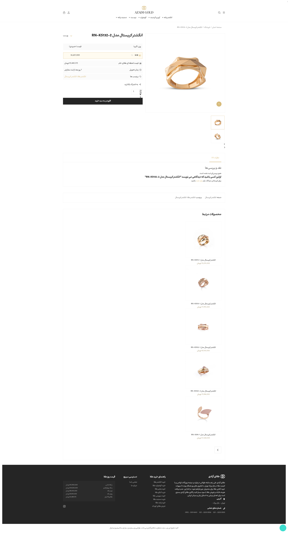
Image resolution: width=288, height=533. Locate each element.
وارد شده (199, 181)
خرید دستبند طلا (159, 499)
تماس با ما (133, 482)
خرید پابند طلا (160, 503)
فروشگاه (207, 27)
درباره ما (134, 485)
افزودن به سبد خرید (103, 101)
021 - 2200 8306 (205, 512)
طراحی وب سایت (134, 528)
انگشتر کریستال (210, 197)
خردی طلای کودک (159, 506)
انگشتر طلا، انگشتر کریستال (75, 77)
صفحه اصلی (217, 27)
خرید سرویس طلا (159, 496)
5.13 (136, 55)
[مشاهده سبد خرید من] (64, 12)
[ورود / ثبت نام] (69, 12)
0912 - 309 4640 (191, 512)
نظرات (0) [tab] (215, 158)
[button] (220, 103)
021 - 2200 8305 (219, 512)
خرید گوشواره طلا (159, 485)
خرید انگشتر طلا (160, 482)
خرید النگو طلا (160, 492)
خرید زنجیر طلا (160, 489)
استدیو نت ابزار (115, 528)
